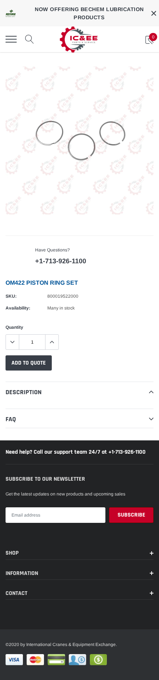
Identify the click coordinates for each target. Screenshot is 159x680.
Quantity (14, 327)
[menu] (11, 39)
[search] (29, 39)
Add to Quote (28, 363)
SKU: (11, 296)
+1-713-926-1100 (60, 261)
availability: (18, 308)
